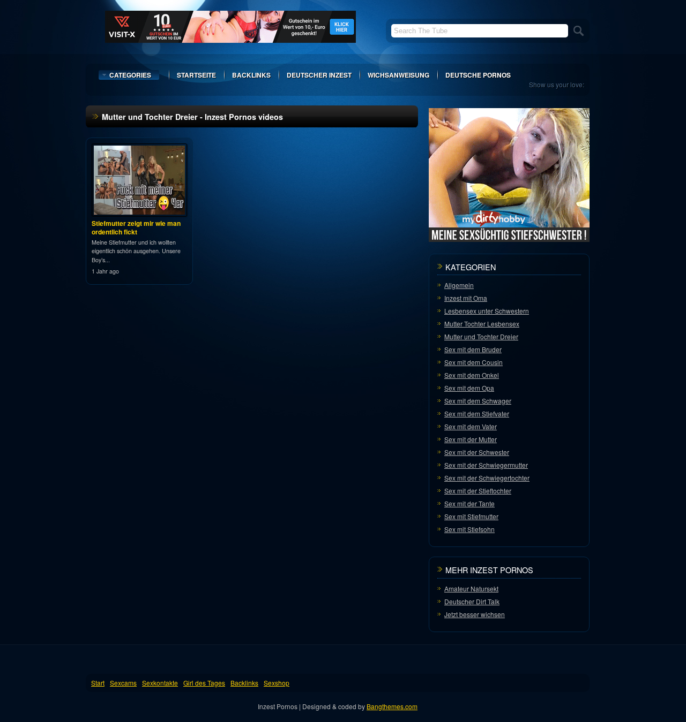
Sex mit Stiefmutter (471, 516)
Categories (130, 75)
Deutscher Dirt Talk (471, 601)
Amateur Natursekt (471, 588)
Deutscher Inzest (319, 75)
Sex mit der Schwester (476, 452)
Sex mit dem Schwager (477, 400)
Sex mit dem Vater (470, 426)
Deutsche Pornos (478, 75)
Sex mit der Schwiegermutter (486, 464)
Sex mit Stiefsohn (469, 529)
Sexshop (276, 682)
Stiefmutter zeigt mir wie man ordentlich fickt (136, 227)
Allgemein (459, 285)
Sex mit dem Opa (469, 387)
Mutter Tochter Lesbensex (481, 323)
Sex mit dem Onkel (471, 374)
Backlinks (251, 75)
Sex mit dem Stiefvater (476, 413)
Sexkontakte (160, 682)
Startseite (196, 75)
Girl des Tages (204, 682)
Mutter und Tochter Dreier (481, 336)
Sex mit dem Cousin (473, 362)
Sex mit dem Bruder (473, 349)
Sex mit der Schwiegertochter (487, 477)
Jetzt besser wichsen (474, 614)
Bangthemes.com (392, 706)
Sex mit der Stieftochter (477, 490)
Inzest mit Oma (465, 297)
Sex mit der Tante (469, 503)
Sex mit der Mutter (470, 439)
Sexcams (123, 682)
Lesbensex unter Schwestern (486, 310)
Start (98, 682)
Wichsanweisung (398, 75)
